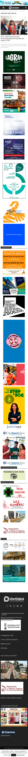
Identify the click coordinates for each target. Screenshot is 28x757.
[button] (26, 8)
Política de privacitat (16, 698)
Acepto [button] (13, 755)
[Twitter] (17, 606)
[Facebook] (6, 606)
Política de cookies (5, 698)
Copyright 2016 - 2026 (7, 635)
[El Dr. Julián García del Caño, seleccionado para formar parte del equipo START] (14, 25)
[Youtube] (21, 606)
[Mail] (14, 606)
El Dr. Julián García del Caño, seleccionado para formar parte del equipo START (12, 38)
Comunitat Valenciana (5, 34)
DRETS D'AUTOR (5, 644)
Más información (20, 755)
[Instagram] (10, 606)
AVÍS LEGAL (4, 648)
